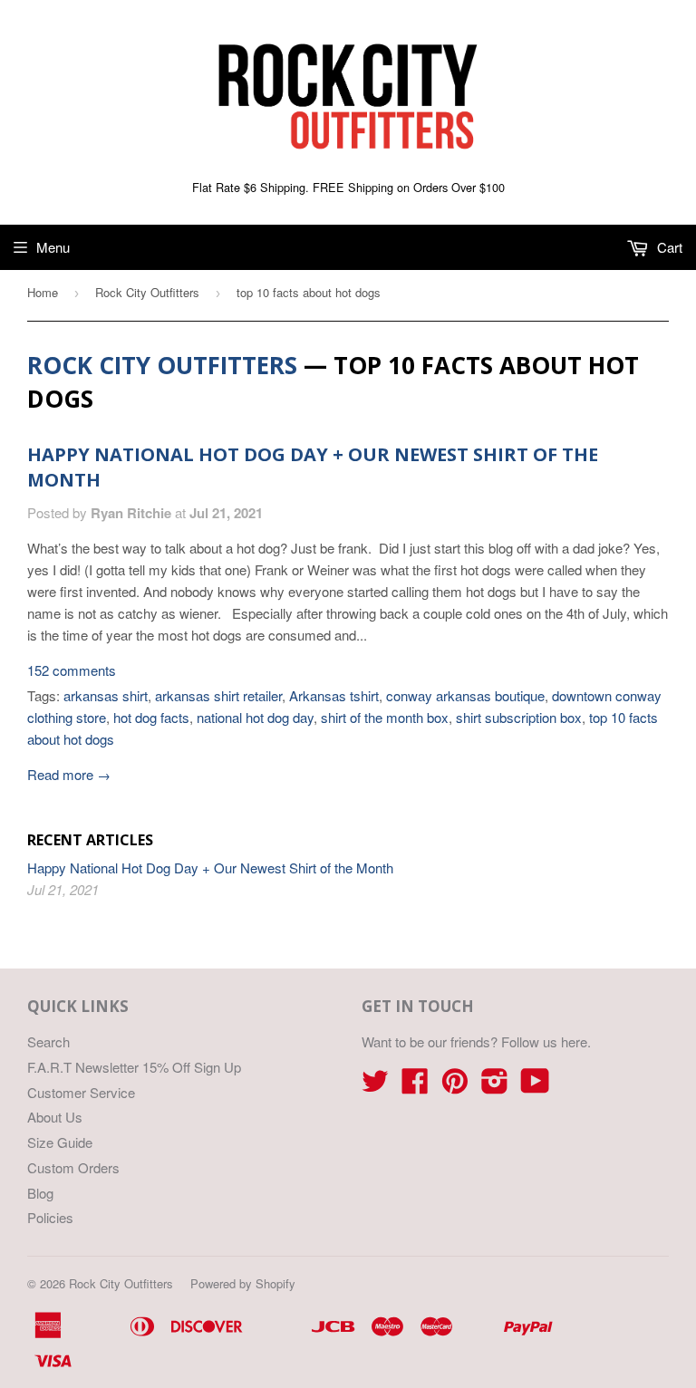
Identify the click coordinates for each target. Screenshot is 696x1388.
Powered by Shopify (242, 1283)
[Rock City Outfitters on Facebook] (415, 1085)
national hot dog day (255, 717)
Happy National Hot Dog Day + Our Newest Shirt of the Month (210, 867)
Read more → (69, 774)
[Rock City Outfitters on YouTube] (535, 1085)
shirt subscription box (519, 717)
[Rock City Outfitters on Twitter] (375, 1085)
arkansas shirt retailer (218, 695)
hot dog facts (151, 717)
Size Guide (59, 1142)
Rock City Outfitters (147, 292)
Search (48, 1041)
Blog (40, 1192)
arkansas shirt (105, 695)
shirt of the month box (385, 717)
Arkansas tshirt (334, 695)
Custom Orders (73, 1167)
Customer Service (81, 1092)
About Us (54, 1116)
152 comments (71, 670)
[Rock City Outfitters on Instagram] (494, 1085)
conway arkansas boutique (465, 695)
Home (42, 292)
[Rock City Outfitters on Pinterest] (455, 1085)
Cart (667, 246)
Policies (50, 1217)
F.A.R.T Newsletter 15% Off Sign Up (134, 1066)
